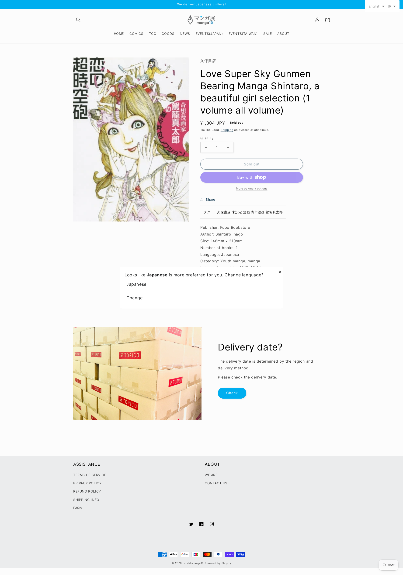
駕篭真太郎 (274, 212)
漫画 (246, 212)
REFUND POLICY (87, 491)
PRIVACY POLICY (87, 483)
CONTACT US (216, 483)
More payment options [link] (252, 188)
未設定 (237, 212)
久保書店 (224, 212)
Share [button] (210, 199)
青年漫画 (257, 212)
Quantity (206, 138)
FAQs (77, 508)
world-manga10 (194, 563)
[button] (78, 20)
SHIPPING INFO (86, 500)
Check (232, 393)
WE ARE (211, 475)
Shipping (227, 130)
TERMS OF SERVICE (89, 475)
